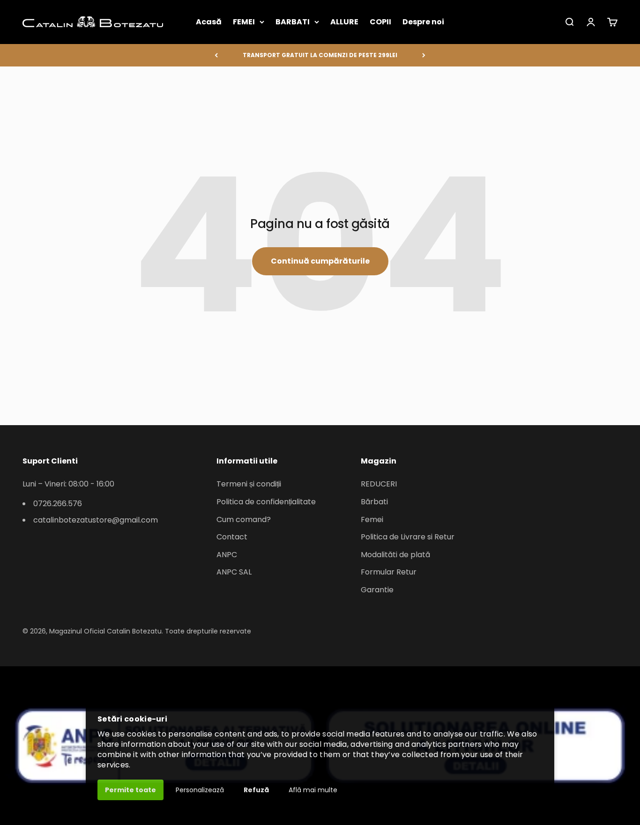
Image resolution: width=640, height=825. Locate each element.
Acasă (209, 21)
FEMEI (244, 21)
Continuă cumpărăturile (320, 261)
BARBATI (292, 21)
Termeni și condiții (248, 484)
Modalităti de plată (395, 554)
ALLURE (344, 21)
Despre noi (423, 21)
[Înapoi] (216, 55)
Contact (231, 536)
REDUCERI (379, 484)
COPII (380, 21)
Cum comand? (243, 519)
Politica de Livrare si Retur (407, 536)
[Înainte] (423, 55)
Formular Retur (389, 572)
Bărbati (374, 501)
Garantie (377, 589)
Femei (372, 519)
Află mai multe (313, 790)
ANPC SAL (234, 572)
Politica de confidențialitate (266, 501)
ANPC (226, 554)
